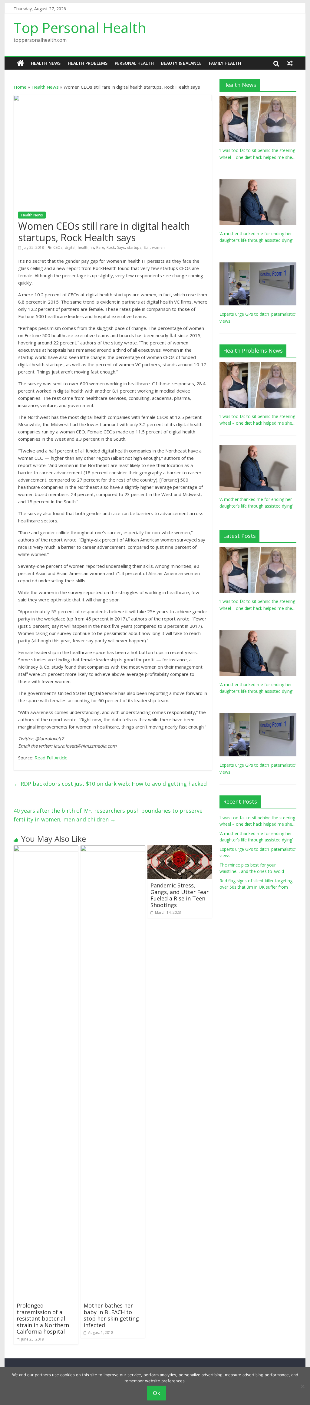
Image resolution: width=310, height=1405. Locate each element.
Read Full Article (51, 758)
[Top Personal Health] (20, 63)
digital (70, 247)
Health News (46, 63)
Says (121, 247)
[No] (302, 1386)
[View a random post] (289, 63)
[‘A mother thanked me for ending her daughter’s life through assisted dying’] (257, 182)
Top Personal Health (80, 27)
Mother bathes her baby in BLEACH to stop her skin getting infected (111, 1315)
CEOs (57, 247)
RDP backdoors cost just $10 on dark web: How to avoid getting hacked (110, 783)
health (83, 247)
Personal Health (134, 63)
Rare (100, 247)
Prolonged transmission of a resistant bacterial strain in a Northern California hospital (43, 1318)
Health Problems (87, 63)
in (92, 247)
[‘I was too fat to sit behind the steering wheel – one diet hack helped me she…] (257, 99)
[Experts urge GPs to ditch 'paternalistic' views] (257, 265)
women (158, 247)
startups (134, 247)
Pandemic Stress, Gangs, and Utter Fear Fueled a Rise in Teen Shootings (179, 895)
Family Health (225, 63)
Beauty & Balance (181, 63)
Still (147, 247)
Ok (156, 1393)
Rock (111, 247)
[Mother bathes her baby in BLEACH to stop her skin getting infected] (113, 849)
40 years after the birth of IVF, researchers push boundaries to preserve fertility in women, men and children (108, 815)
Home (20, 87)
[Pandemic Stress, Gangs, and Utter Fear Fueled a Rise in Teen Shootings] (179, 849)
